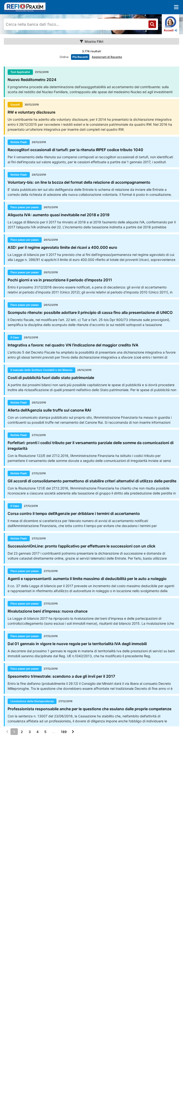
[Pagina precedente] (7, 731)
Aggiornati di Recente (107, 57)
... (53, 732)
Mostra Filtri (94, 41)
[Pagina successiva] (73, 731)
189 (64, 732)
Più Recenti (80, 57)
